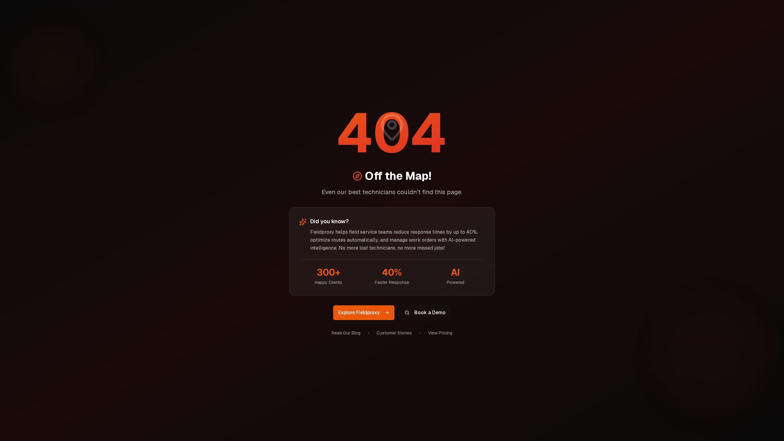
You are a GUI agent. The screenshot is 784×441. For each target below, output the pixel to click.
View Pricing (440, 333)
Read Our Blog (346, 333)
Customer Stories (394, 333)
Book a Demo (430, 312)
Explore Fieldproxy (359, 312)
